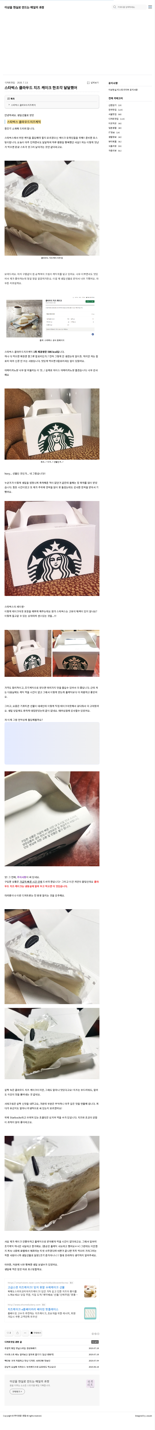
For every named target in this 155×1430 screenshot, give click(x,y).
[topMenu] (150, 6)
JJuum (149, 1415)
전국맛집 (116, 109)
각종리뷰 (115, 150)
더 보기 (95, 1342)
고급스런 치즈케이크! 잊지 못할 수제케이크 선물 (36, 1287)
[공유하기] (17, 1333)
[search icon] (114, 7)
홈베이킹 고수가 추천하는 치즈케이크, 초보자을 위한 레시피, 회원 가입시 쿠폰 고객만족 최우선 (42, 1314)
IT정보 (114, 132)
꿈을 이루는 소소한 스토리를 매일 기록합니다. (30, 1385)
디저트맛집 (10, 82)
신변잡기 (115, 105)
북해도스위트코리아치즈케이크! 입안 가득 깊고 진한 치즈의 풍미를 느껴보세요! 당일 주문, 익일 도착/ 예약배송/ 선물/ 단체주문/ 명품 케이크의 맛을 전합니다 (42, 1292)
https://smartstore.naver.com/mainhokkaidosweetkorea (38, 1282)
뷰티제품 (115, 141)
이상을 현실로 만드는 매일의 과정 (24, 7)
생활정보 (115, 136)
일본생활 (115, 127)
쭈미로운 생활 (20, 1415)
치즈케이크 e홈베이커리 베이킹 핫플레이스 (33, 1309)
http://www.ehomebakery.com (24, 1304)
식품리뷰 (115, 146)
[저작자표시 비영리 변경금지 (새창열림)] (95, 1334)
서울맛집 (115, 114)
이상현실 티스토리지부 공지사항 (123, 89)
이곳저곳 (115, 123)
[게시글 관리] (25, 1333)
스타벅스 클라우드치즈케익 (23, 104)
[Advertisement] (77, 39)
